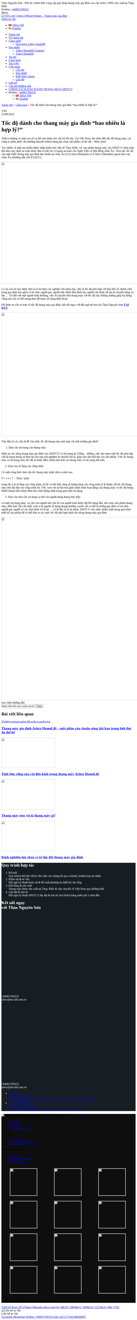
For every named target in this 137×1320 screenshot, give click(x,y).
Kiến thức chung (25, 76)
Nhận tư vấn (8, 19)
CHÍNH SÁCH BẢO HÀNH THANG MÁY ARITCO (40, 89)
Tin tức (13, 56)
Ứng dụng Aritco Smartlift (30, 44)
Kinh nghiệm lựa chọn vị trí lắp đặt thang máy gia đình (42, 857)
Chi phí (20, 69)
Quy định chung (18, 1161)
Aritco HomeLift (18, 1140)
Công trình (15, 60)
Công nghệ (15, 40)
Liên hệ (13, 82)
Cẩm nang (14, 66)
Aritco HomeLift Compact (23, 1143)
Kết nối (13, 1155)
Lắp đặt (20, 79)
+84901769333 (20, 9)
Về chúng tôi (16, 37)
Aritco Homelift (25, 53)
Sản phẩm (14, 47)
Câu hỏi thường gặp (20, 85)
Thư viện (14, 63)
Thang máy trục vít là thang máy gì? (28, 815)
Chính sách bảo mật (20, 1158)
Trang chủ (14, 34)
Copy (39, 706)
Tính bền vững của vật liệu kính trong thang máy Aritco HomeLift (50, 774)
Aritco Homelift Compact (30, 50)
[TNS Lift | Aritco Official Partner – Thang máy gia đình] (34, 15)
